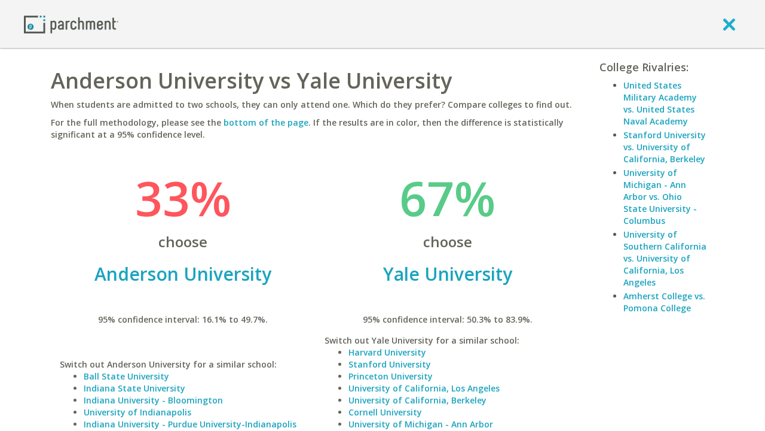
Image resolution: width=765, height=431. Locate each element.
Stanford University (389, 364)
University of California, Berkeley (417, 400)
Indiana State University (134, 388)
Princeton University (390, 376)
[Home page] (71, 23)
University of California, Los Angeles (424, 388)
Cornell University (385, 412)
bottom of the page (266, 122)
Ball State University (126, 376)
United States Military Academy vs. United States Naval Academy (660, 103)
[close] (729, 24)
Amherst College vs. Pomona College (664, 302)
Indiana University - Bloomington (153, 400)
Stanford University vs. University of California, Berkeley (664, 147)
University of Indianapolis (137, 412)
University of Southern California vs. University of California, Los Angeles (664, 258)
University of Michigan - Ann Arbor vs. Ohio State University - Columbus (660, 196)
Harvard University (387, 352)
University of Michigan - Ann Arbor (420, 424)
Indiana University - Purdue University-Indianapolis (190, 424)
